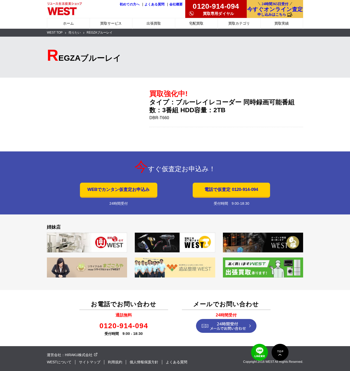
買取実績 (281, 23)
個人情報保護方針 (144, 362)
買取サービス (111, 23)
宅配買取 (196, 23)
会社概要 (176, 4)
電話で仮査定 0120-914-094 (231, 189)
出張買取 (154, 23)
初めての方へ (130, 4)
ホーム (68, 23)
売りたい (74, 32)
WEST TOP (55, 32)
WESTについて (59, 362)
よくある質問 (154, 4)
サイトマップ (89, 362)
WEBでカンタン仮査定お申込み (118, 189)
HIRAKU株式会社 (78, 355)
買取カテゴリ (239, 23)
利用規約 (115, 362)
